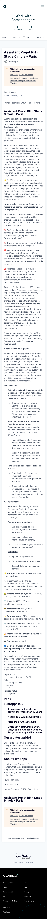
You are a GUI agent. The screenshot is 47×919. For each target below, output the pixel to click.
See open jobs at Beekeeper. (21, 75)
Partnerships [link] (8, 892)
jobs (4, 37)
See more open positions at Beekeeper (23, 838)
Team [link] (5, 887)
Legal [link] (25, 887)
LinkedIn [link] (6, 907)
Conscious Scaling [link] (10, 901)
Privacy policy (18, 862)
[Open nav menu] (42, 6)
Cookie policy (29, 862)
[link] (5, 7)
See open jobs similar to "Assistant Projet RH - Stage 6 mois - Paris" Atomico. (24, 80)
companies (15, 37)
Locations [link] (27, 896)
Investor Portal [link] (29, 901)
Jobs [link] (25, 883)
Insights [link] (6, 896)
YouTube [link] (6, 912)
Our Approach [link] (8, 883)
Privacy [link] (26, 892)
